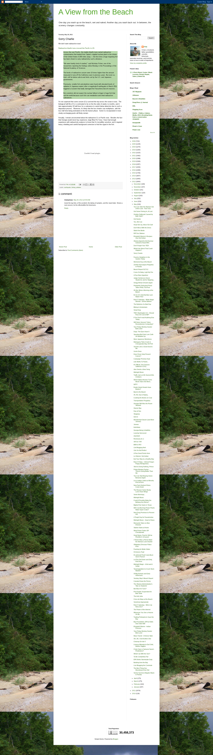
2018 (134, 164)
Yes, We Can (138, 222)
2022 (134, 153)
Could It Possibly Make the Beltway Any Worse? (142, 501)
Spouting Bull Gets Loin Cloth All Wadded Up (143, 335)
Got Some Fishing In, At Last (143, 211)
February (137, 684)
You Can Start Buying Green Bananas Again (143, 477)
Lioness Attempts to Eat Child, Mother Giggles (143, 645)
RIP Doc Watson (139, 233)
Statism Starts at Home (141, 528)
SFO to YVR (138, 442)
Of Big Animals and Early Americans (142, 574)
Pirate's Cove (137, 126)
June (136, 201)
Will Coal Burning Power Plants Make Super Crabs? (144, 508)
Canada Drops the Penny (142, 581)
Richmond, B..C (139, 439)
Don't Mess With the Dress (142, 228)
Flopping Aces (137, 109)
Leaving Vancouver (140, 433)
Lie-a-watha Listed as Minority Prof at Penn (144, 481)
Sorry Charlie (138, 253)
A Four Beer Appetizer (141, 275)
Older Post (118, 247)
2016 (134, 170)
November (137, 187)
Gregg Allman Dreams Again (143, 283)
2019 (134, 161)
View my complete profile (138, 63)
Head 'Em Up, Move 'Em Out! (143, 225)
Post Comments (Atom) (75, 250)
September (138, 193)
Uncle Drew (138, 351)
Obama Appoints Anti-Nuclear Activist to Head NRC (143, 242)
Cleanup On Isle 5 (140, 641)
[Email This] (84, 184)
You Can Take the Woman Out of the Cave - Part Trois (144, 207)
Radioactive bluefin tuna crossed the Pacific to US (76, 48)
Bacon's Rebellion (139, 99)
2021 (134, 156)
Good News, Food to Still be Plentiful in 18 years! (143, 536)
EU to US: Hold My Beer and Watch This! (143, 296)
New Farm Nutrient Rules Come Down (142, 486)
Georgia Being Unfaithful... (142, 430)
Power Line (136, 130)
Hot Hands (137, 219)
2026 (134, 141)
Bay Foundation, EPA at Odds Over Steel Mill (143, 622)
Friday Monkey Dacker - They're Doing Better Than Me (143, 471)
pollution (78, 187)
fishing (73, 187)
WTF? (136, 384)
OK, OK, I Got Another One (142, 639)
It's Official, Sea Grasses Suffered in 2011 (142, 365)
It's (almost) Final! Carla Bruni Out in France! (143, 556)
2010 (134, 693)
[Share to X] (88, 184)
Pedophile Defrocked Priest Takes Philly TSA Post (143, 286)
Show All (152, 132)
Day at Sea (137, 411)
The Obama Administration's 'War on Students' (143, 585)
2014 (134, 176)
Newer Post (63, 247)
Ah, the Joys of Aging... (141, 395)
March (136, 681)
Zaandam (137, 436)
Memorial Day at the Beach (143, 262)
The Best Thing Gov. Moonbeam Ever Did (141, 669)
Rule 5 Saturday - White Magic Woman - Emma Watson (144, 300)
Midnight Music (139, 372)
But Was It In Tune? (140, 589)
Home (91, 247)
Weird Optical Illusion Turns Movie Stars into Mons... (143, 380)
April (135, 678)
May (135, 204)
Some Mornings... (139, 494)
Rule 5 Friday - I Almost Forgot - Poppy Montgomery (144, 463)
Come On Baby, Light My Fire (143, 272)
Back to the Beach (140, 392)
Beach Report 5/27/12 (141, 269)
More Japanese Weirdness (143, 339)
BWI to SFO (137, 445)
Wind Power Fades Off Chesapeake (141, 531)
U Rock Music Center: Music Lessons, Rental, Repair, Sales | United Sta (142, 74)
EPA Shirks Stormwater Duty (143, 659)
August (136, 195)
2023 (134, 150)
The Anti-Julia (138, 596)
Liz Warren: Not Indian (141, 456)
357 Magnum (137, 92)
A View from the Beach (95, 12)
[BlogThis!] (86, 184)
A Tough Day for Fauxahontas (143, 517)
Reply (66, 208)
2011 (134, 690)
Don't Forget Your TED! (141, 245)
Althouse (136, 95)
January (137, 687)
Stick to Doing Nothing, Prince (144, 467)
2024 (134, 147)
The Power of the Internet (142, 609)
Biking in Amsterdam (140, 307)
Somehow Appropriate (141, 602)
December (137, 184)
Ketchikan (137, 427)
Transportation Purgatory (142, 401)
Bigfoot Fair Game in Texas (143, 505)
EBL (134, 106)
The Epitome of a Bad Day (142, 304)
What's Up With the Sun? (142, 654)
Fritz (145, 47)
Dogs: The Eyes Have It (141, 332)
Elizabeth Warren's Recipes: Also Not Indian (143, 237)
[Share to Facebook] (91, 184)
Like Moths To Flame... (141, 362)
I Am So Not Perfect (140, 450)
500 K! (136, 417)
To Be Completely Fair (141, 657)
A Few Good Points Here (142, 453)
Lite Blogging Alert (140, 447)
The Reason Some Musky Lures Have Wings (142, 491)
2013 (134, 179)
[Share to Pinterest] (93, 184)
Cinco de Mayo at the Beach (143, 599)
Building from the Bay (141, 662)
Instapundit (136, 123)
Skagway (137, 414)
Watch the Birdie (139, 230)
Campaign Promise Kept (142, 359)
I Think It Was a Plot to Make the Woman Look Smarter (143, 540)
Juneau (136, 424)
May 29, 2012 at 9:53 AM (82, 200)
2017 (134, 167)
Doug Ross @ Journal (140, 102)
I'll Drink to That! (139, 552)
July (135, 198)
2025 (134, 144)
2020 (134, 158)
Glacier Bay (137, 408)
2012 (134, 181)
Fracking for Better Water (142, 549)
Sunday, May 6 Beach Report (143, 578)
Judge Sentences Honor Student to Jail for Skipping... (144, 279)
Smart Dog (137, 310)
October (137, 190)
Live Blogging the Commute (143, 665)
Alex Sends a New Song (142, 369)
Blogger (115, 739)
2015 (134, 173)
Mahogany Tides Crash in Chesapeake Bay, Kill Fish (143, 343)
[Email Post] (79, 184)
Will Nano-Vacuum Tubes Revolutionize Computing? (143, 323)
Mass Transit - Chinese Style (143, 636)
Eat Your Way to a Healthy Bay (144, 459)
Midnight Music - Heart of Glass (144, 520)
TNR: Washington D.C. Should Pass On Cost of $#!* (144, 314)
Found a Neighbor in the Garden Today (142, 258)
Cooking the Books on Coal (143, 398)
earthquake (67, 187)
